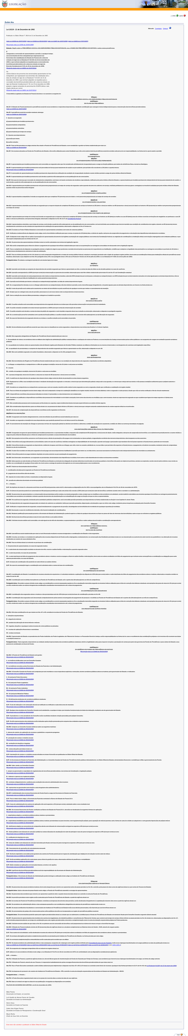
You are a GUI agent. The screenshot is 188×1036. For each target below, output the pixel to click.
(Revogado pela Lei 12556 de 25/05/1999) (20, 44)
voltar (174, 15)
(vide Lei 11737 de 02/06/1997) (98, 945)
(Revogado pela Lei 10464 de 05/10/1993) (94, 651)
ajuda (181, 15)
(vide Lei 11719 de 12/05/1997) (78, 945)
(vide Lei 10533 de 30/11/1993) (16, 929)
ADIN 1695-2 (116, 945)
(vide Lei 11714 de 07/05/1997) (57, 945)
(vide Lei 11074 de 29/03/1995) (37, 945)
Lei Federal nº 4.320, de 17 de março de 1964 (161, 965)
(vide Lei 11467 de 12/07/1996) (58, 41)
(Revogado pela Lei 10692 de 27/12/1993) (20, 169)
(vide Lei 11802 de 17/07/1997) (78, 41)
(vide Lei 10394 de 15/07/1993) (16, 41)
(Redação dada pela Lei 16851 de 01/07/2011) (21, 68)
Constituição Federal (74, 218)
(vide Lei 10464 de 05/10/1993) (37, 41)
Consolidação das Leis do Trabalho (100, 943)
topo (178, 1034)
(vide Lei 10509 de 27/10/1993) (16, 945)
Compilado (158, 28)
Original (165, 28)
